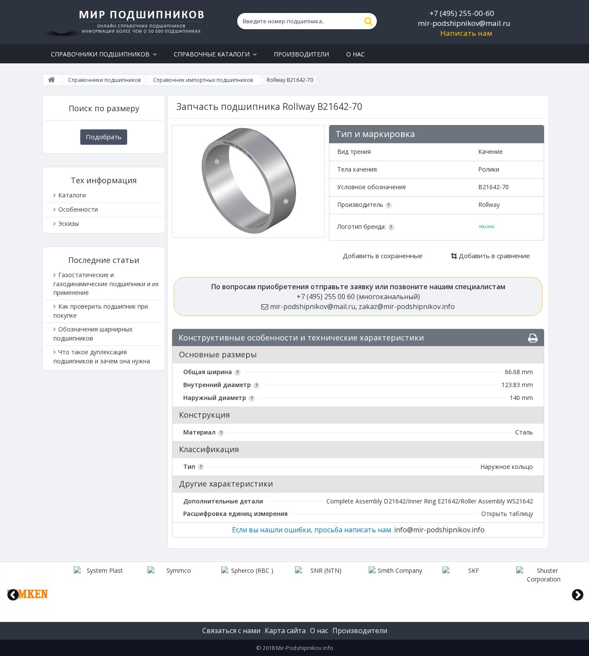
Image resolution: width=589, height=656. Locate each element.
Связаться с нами (231, 630)
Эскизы (67, 223)
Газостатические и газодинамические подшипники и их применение (106, 284)
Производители (359, 630)
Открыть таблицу (507, 513)
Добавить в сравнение (493, 255)
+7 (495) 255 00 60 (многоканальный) (358, 296)
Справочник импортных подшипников (203, 80)
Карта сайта (285, 630)
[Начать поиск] (368, 21)
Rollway (489, 204)
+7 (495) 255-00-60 (461, 13)
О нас (319, 630)
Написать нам (466, 33)
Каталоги (71, 195)
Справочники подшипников (104, 80)
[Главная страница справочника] (51, 80)
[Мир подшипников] (124, 21)
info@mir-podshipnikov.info (439, 529)
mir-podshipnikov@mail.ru (464, 23)
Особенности (77, 209)
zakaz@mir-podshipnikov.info (407, 306)
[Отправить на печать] (533, 338)
